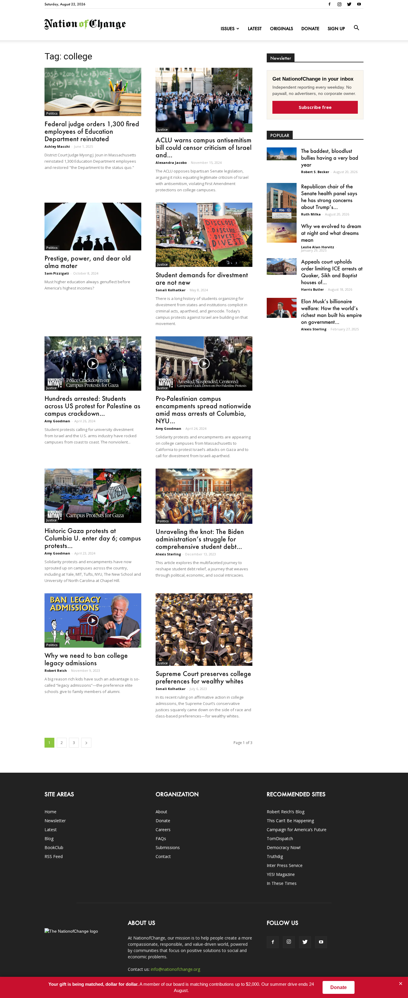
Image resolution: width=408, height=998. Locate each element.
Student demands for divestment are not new (202, 278)
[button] (356, 28)
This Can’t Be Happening (290, 820)
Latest (255, 28)
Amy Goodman (57, 421)
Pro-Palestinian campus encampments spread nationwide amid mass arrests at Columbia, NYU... (203, 409)
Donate (310, 28)
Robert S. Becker (315, 172)
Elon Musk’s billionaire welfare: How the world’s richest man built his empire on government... (331, 311)
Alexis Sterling (168, 554)
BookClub (54, 847)
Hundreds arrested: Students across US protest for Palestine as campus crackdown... (92, 405)
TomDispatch (280, 838)
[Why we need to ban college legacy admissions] (93, 620)
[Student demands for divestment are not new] (204, 235)
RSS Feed (54, 856)
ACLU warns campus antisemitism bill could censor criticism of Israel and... (203, 147)
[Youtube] (359, 4)
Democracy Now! (283, 847)
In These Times (282, 883)
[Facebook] (329, 4)
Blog (49, 838)
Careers (163, 829)
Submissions (168, 847)
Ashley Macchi (57, 146)
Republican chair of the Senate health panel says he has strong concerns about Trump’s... (329, 196)
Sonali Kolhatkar (170, 290)
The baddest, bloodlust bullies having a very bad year (329, 157)
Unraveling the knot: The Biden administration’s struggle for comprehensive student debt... (200, 538)
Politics (52, 113)
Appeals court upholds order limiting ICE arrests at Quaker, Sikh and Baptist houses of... (332, 271)
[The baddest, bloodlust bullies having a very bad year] (282, 153)
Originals (281, 28)
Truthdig (275, 856)
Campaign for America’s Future (296, 829)
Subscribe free (315, 107)
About (161, 811)
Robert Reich (56, 670)
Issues (227, 28)
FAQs (161, 838)
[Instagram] (339, 4)
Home (50, 811)
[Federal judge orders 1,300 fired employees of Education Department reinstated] (93, 92)
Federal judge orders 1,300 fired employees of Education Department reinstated (92, 131)
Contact (163, 856)
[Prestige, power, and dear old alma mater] (93, 226)
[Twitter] (349, 4)
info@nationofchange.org (175, 969)
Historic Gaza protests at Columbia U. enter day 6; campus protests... (93, 537)
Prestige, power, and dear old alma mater (88, 261)
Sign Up (336, 28)
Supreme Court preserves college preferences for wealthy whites (203, 677)
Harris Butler (312, 289)
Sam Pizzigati (57, 273)
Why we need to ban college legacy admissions (86, 659)
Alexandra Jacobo (171, 162)
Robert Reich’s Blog (285, 811)
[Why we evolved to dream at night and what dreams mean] (282, 233)
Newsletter (55, 820)
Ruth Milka (311, 214)
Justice (162, 129)
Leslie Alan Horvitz (317, 247)
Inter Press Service (285, 865)
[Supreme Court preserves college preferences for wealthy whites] (204, 629)
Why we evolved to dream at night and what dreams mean (331, 233)
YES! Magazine (281, 874)
